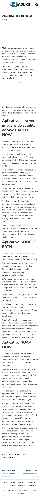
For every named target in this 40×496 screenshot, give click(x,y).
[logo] (19, 6)
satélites (25, 455)
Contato (5, 483)
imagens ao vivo (13, 455)
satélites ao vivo (9, 457)
